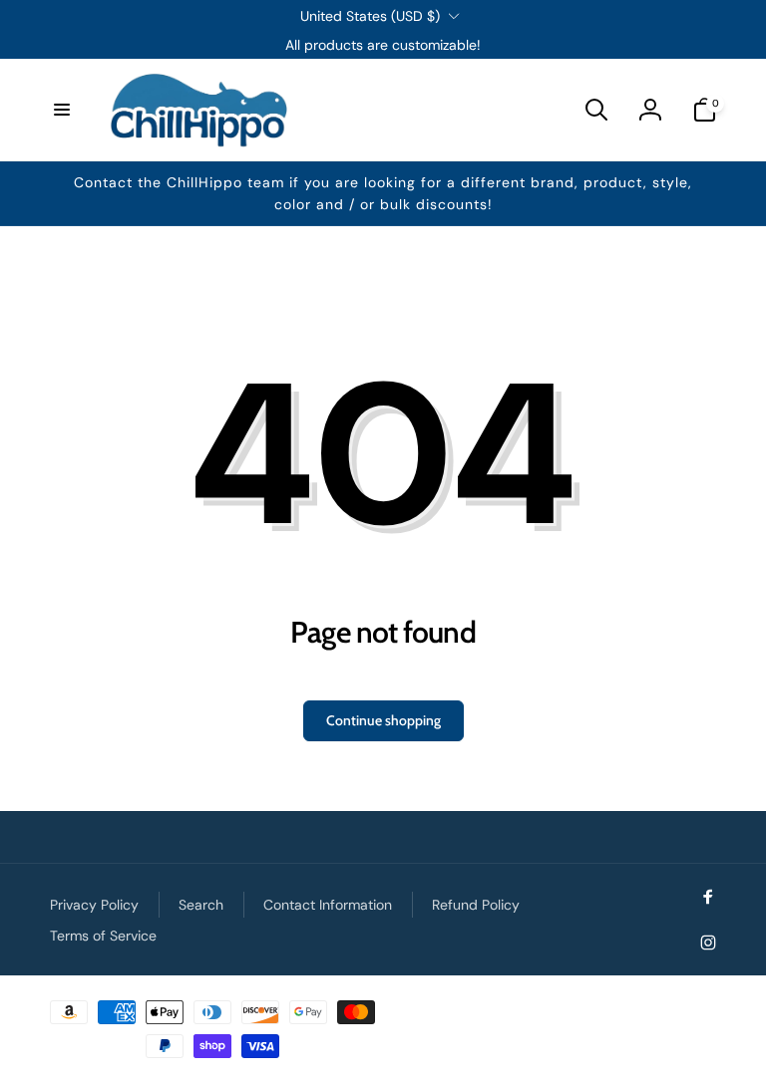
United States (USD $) (370, 16)
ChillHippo (693, 1005)
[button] (62, 110)
